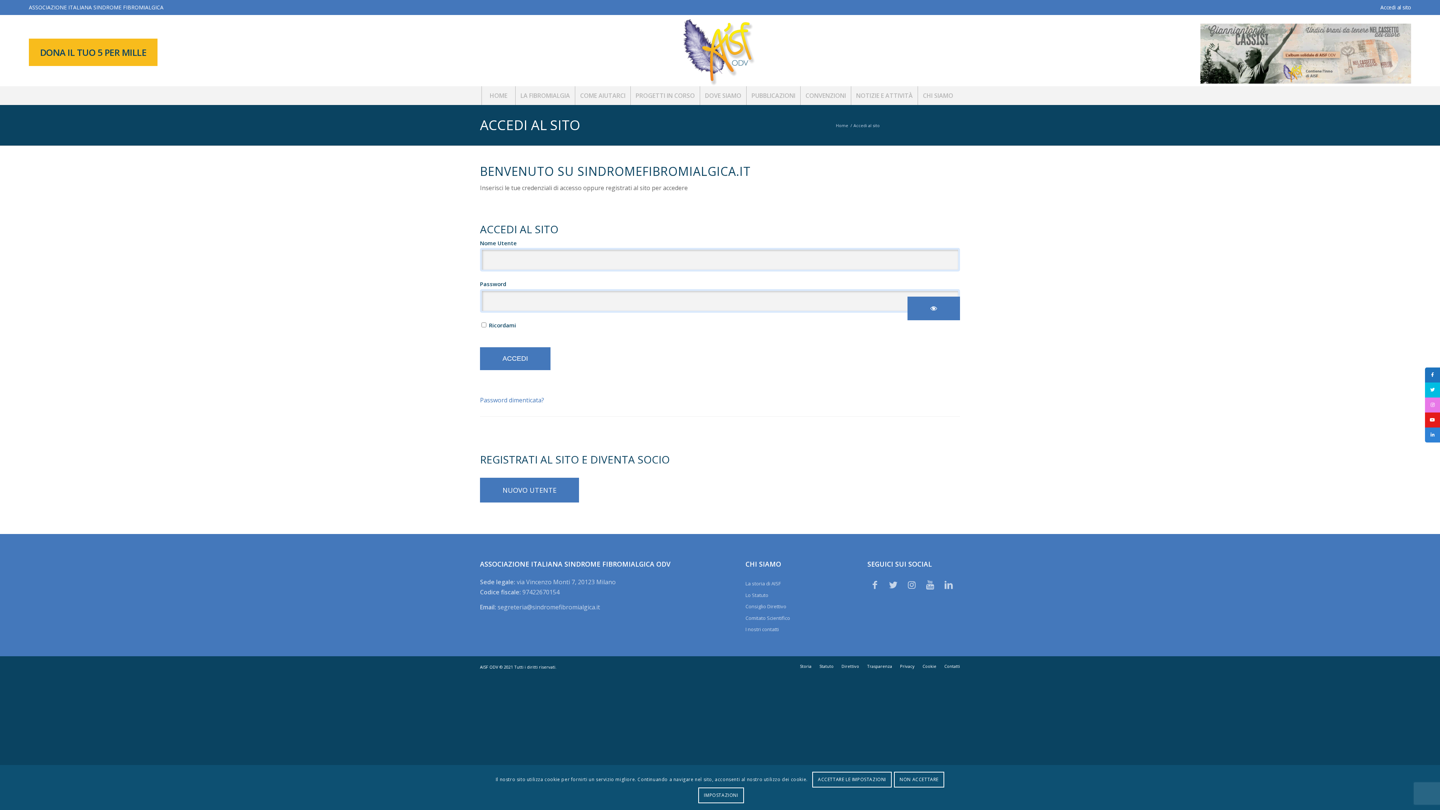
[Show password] (934, 308)
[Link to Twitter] (893, 584)
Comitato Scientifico (768, 618)
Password (493, 284)
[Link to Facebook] (874, 584)
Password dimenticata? (512, 400)
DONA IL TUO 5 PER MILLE (93, 52)
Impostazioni (721, 795)
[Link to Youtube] (930, 584)
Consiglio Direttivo (766, 606)
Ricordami (502, 325)
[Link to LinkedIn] (948, 584)
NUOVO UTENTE (529, 490)
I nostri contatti (762, 629)
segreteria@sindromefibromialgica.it (549, 607)
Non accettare (919, 779)
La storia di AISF (763, 583)
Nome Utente (498, 243)
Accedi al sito (1395, 7)
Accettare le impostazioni (852, 779)
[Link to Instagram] (911, 584)
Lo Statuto (757, 595)
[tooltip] (1432, 375)
